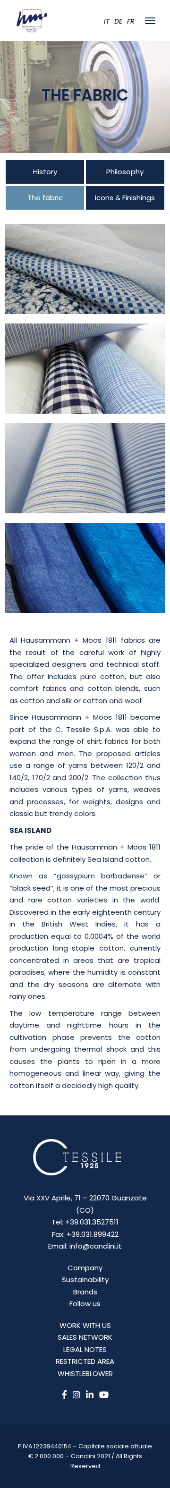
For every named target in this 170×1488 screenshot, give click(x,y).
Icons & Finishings (125, 198)
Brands (85, 1292)
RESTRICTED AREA (85, 1361)
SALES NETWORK (85, 1337)
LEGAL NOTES (85, 1349)
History (45, 172)
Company (85, 1268)
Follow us (85, 1304)
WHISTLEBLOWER (85, 1373)
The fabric (45, 198)
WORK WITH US (85, 1325)
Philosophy (125, 172)
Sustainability (85, 1279)
